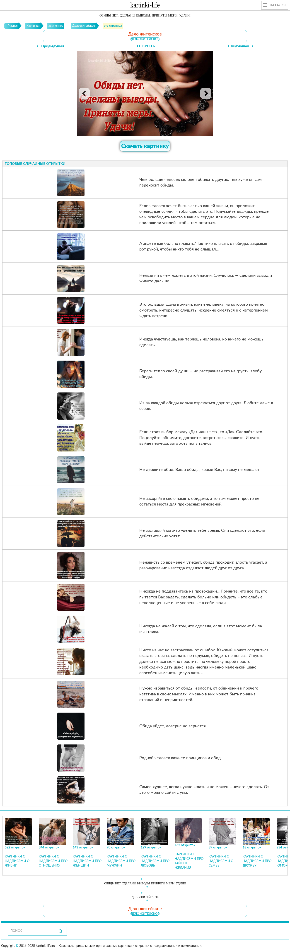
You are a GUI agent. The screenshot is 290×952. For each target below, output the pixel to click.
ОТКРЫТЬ (146, 46)
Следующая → (240, 46)
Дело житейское (145, 39)
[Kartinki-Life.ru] (145, 6)
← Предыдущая (50, 46)
